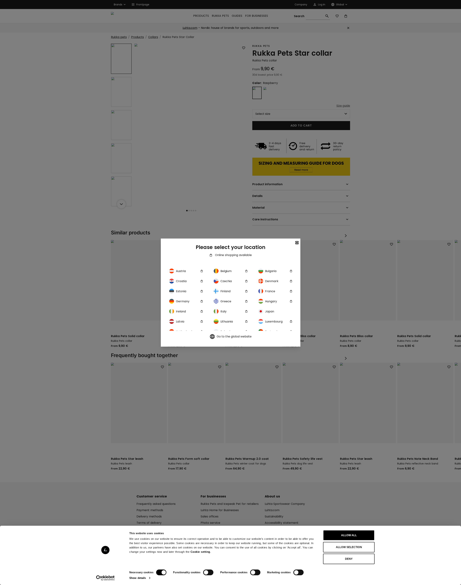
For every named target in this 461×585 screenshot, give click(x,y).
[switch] (208, 572)
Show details (137, 577)
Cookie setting (200, 551)
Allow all (349, 535)
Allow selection (349, 547)
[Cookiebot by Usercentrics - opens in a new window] (105, 578)
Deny (349, 558)
